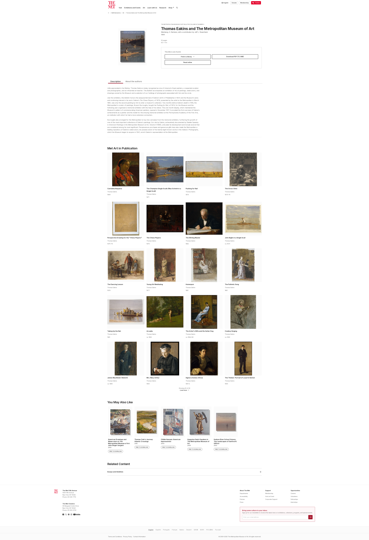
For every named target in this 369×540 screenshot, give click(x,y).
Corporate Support (271, 499)
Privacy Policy (127, 536)
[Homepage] (111, 4)
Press (241, 502)
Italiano (182, 530)
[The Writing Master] (204, 218)
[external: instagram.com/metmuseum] (71, 514)
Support (268, 490)
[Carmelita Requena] (125, 169)
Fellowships (294, 499)
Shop (170, 8)
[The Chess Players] (165, 218)
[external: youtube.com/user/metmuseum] (76, 514)
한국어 (202, 530)
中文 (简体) (209, 530)
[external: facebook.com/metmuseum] (63, 514)
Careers (293, 493)
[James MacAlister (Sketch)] (125, 358)
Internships (294, 502)
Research (162, 8)
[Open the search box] (177, 8)
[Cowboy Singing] (243, 312)
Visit (120, 8)
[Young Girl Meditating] (165, 265)
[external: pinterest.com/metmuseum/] (68, 514)
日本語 (196, 530)
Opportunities (295, 490)
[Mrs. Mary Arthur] (165, 358)
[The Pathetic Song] (243, 265)
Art (144, 8)
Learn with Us (152, 8)
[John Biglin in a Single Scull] (243, 218)
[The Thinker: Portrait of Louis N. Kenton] (243, 358)
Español (158, 530)
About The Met (245, 490)
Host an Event (269, 496)
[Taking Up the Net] (125, 312)
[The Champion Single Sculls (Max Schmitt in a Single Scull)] (165, 169)
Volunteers (294, 496)
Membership (244, 3)
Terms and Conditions (115, 536)
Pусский (218, 530)
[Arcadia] (165, 312)
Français (174, 530)
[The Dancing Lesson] (125, 265)
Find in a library (186, 57)
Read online (187, 62)
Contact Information (139, 536)
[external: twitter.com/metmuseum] (66, 514)
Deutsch (188, 530)
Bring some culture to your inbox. (254, 510)
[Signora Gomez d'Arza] (204, 358)
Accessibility (244, 496)
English (150, 530)
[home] (109, 13)
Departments (244, 493)
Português (166, 530)
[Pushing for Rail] (204, 169)
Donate (234, 3)
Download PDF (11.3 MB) (235, 57)
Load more (183, 390)
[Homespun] (204, 265)
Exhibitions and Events (132, 8)
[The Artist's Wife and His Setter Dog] (204, 312)
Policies (242, 499)
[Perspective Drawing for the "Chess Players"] (125, 218)
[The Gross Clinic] (243, 169)
